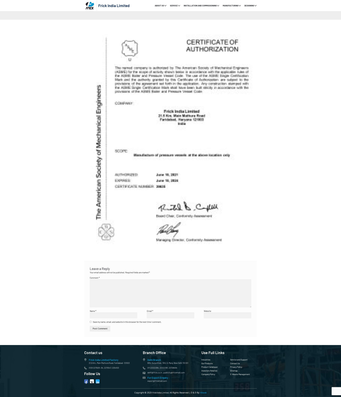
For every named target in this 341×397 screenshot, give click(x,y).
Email (150, 311)
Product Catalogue (209, 367)
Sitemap (234, 370)
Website (207, 311)
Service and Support (239, 359)
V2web (203, 392)
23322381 (164, 368)
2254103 (115, 368)
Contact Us (235, 363)
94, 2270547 (106, 368)
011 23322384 (153, 368)
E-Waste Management (240, 374)
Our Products (207, 363)
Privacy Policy (236, 367)
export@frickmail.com (157, 381)
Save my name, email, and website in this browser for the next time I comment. (127, 322)
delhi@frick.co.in (154, 372)
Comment (95, 278)
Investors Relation (209, 370)
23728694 (173, 368)
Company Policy (208, 374)
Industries (205, 359)
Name (93, 311)
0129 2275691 (94, 368)
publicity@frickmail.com (174, 372)
